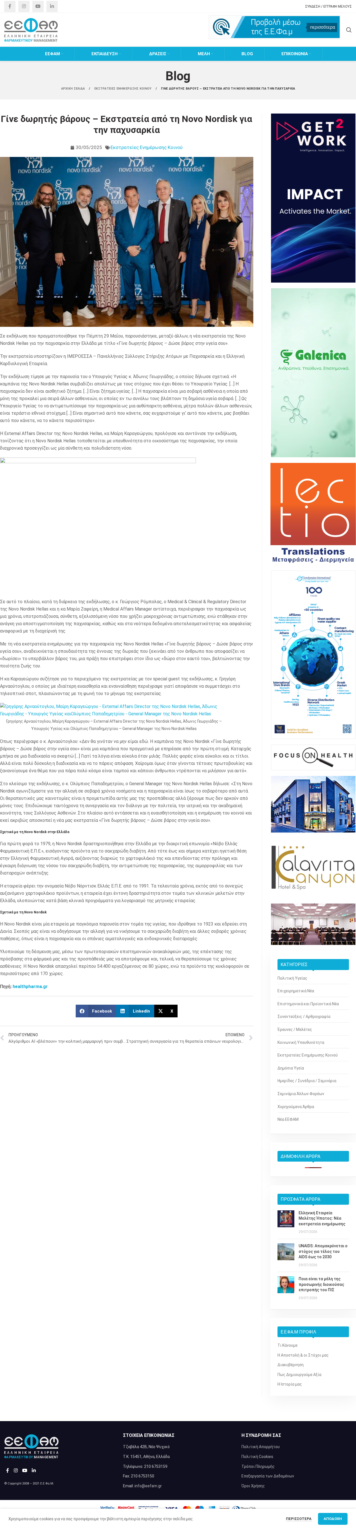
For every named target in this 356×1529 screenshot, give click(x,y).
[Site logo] (31, 29)
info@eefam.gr (148, 1486)
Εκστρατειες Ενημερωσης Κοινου (123, 88)
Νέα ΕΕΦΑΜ (288, 1119)
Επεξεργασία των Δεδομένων (267, 1476)
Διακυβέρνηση (290, 1364)
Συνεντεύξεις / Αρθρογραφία (303, 1016)
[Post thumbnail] (285, 1222)
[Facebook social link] (9, 6)
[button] (96, 1011)
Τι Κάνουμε (287, 1345)
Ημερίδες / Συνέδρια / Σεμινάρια (306, 1080)
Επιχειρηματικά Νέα (295, 991)
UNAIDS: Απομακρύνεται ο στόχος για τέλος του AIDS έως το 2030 (323, 1251)
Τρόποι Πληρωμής (258, 1466)
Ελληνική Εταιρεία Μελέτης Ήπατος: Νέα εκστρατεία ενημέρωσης (322, 1218)
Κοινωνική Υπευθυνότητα (300, 1042)
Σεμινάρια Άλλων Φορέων (300, 1093)
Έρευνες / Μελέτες (294, 1029)
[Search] (349, 29)
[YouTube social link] (38, 6)
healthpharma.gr (30, 986)
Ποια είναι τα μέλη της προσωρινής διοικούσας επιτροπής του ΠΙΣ (321, 1284)
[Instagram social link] (24, 6)
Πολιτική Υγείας (292, 978)
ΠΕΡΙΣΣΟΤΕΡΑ (299, 1519)
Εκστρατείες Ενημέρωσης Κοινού (147, 147)
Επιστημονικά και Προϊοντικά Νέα (308, 1004)
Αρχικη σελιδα (73, 88)
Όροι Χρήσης (253, 1486)
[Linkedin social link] (52, 6)
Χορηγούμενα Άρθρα (295, 1106)
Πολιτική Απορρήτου (260, 1446)
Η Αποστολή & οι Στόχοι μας (303, 1355)
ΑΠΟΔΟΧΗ (333, 1519)
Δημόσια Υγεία (290, 1068)
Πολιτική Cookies (257, 1456)
